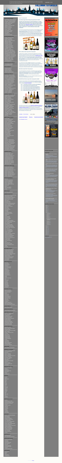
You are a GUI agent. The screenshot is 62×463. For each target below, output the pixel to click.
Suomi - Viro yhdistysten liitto (9, 230)
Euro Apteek (6, 408)
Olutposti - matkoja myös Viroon (9, 332)
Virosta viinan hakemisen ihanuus (9, 244)
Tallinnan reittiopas (7, 132)
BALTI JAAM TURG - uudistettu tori (9, 111)
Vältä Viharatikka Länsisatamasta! (9, 130)
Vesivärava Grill (7, 263)
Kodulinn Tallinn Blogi (7, 343)
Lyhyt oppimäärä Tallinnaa (8, 212)
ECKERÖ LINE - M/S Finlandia (8, 42)
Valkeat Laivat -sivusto (8, 327)
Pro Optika (6, 410)
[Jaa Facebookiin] (33, 114)
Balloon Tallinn (7, 200)
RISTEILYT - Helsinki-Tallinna (8, 39)
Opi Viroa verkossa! (7, 216)
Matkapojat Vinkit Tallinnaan (8, 213)
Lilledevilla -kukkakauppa (8, 426)
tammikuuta (48, 224)
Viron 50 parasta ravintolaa (8, 254)
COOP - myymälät (7, 103)
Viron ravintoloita (7, 258)
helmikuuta (48, 223)
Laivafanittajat (7, 340)
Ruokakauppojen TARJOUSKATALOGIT (10, 95)
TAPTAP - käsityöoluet (8, 24)
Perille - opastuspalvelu (8, 314)
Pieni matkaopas (7, 219)
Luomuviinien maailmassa (8, 344)
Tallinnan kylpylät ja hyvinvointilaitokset (10, 310)
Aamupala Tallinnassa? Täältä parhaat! (10, 197)
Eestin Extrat (6, 440)
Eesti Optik (6, 407)
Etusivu (30, 117)
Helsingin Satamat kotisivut (8, 125)
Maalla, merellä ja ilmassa (8, 342)
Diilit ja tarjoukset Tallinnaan (8, 307)
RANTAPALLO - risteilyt (8, 48)
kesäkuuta (47, 216)
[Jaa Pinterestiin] (34, 114)
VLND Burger (6, 262)
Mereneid (6, 409)
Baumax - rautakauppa (8, 354)
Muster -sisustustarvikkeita (8, 427)
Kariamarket (6, 115)
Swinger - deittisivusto (8, 232)
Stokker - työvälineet (7, 362)
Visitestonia (6, 246)
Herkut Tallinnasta (7, 443)
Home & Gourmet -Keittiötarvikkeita (9, 421)
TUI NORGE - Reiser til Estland (9, 46)
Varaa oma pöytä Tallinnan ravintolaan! (10, 253)
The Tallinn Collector (7, 238)
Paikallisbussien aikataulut (8, 324)
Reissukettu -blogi (7, 335)
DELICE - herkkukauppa (8, 100)
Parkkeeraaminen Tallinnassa (9, 322)
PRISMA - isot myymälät (8, 98)
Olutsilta (6, 215)
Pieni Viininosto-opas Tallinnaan (9, 220)
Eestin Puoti (6, 444)
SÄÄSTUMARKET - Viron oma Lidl (9, 108)
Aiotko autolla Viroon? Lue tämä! (9, 198)
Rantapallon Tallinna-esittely (8, 224)
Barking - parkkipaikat (8, 131)
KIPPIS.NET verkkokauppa (8, 27)
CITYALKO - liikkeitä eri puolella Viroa (10, 22)
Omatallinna (6, 301)
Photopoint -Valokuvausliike (8, 428)
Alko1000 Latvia (7, 451)
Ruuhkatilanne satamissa (8, 128)
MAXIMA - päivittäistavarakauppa (9, 96)
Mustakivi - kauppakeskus (8, 92)
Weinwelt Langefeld (29, 24)
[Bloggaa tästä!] (31, 114)
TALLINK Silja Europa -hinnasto (9, 156)
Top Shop (6, 432)
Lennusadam (6, 211)
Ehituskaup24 (6, 364)
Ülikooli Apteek (7, 412)
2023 (46, 208)
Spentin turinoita (7, 334)
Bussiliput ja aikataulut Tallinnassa (9, 318)
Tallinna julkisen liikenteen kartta (9, 123)
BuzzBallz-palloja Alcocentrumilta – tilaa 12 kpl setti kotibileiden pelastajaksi (51, 198)
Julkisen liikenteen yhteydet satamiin (10, 149)
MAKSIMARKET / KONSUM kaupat (9, 106)
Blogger (33, 460)
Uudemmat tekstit (23, 117)
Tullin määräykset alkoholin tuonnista (10, 304)
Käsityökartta (6, 210)
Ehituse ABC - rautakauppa (8, 357)
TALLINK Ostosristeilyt (8, 152)
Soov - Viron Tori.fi (7, 228)
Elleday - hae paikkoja (8, 205)
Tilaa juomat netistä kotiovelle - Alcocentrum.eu (50, 174)
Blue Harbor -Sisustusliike (8, 418)
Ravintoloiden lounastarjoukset (9, 252)
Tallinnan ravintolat (7, 255)
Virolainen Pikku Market (8, 445)
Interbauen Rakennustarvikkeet (9, 360)
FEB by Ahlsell (7, 359)
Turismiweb (6, 333)
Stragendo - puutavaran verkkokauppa (10, 350)
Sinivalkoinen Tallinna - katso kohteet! (10, 227)
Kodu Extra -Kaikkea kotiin (8, 424)
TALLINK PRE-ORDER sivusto (8, 154)
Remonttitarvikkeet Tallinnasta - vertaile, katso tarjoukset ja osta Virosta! (51, 179)
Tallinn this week (7, 300)
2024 (46, 207)
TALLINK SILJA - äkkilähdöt (8, 38)
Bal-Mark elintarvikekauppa (8, 439)
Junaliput (6, 137)
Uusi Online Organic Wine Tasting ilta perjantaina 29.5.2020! (29, 19)
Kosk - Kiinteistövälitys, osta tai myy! (9, 436)
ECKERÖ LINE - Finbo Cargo (8, 43)
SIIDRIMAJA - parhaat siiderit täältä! (9, 25)
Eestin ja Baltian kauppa (8, 446)
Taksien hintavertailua (8, 320)
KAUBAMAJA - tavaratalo (8, 114)
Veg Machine (6, 265)
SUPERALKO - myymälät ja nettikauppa (10, 21)
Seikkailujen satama (7, 337)
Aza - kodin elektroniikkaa (8, 367)
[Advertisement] (51, 143)
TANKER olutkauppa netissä (8, 23)
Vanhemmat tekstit (38, 117)
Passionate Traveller (7, 329)
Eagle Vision (6, 406)
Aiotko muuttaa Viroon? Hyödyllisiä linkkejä (10, 195)
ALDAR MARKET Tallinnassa (8, 105)
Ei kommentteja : (26, 114)
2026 (46, 205)
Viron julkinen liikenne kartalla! (9, 119)
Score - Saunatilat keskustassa (9, 225)
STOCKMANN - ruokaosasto (8, 113)
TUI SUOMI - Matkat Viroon (8, 44)
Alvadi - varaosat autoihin (8, 317)
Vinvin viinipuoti (7, 32)
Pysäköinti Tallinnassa (8, 319)
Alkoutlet (6, 452)
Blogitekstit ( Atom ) (24, 119)
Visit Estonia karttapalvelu (8, 120)
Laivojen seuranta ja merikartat (9, 127)
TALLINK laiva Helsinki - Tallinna (9, 153)
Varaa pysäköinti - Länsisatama (9, 148)
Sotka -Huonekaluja (7, 430)
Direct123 (6, 368)
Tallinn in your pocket (7, 298)
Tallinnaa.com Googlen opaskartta (9, 235)
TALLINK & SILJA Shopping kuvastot (9, 155)
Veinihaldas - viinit (7, 33)
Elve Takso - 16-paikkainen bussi (9, 313)
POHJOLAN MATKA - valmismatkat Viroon (10, 54)
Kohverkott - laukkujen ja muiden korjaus (10, 425)
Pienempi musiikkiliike (8, 218)
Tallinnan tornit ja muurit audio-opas (9, 237)
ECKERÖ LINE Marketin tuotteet (9, 158)
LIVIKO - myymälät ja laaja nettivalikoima (10, 20)
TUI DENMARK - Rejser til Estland (9, 47)
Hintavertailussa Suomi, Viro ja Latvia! (50, 193)
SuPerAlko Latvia (7, 455)
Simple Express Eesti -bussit (8, 316)
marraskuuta (48, 213)
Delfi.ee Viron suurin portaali (8, 303)
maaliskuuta (48, 222)
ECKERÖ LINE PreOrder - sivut (9, 159)
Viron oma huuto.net (7, 242)
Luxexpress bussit (7, 315)
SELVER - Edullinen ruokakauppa (9, 99)
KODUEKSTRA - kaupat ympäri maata (10, 104)
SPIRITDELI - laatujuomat (8, 26)
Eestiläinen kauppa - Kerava (8, 448)
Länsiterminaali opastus (8, 144)
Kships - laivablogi (7, 331)
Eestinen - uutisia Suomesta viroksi (9, 204)
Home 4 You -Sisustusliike (8, 422)
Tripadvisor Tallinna (7, 239)
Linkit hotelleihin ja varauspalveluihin (9, 347)
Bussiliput (6, 138)
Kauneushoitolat (7, 208)
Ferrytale (6, 339)
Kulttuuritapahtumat (7, 209)
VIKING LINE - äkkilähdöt (8, 41)
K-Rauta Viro (6, 361)
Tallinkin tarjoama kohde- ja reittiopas (10, 233)
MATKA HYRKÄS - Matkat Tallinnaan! (10, 50)
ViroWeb (6, 245)
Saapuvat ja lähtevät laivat (8, 126)
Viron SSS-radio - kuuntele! (8, 243)
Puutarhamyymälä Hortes (8, 429)
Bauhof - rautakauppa (8, 353)
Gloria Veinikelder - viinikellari (8, 30)
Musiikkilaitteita (7, 214)
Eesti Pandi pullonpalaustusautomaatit (10, 203)
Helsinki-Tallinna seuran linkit (8, 206)
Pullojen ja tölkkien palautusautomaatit (10, 221)
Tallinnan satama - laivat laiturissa (9, 143)
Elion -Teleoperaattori (8, 420)
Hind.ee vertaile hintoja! (8, 370)
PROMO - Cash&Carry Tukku (8, 110)
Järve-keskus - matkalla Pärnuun (9, 89)
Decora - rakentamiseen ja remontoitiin (10, 355)
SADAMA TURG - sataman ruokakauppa (10, 112)
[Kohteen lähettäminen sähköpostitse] (30, 114)
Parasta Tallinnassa (7, 217)
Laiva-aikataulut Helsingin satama (9, 135)
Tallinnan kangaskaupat (8, 431)
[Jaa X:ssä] (32, 114)
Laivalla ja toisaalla (7, 336)
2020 (46, 212)
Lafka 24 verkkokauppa (8, 442)
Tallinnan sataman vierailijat (8, 122)
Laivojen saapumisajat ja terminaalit (9, 146)
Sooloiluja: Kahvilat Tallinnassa (9, 250)
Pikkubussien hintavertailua (8, 321)
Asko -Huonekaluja (7, 417)
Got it (51, 2)
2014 (46, 231)
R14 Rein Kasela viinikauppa (8, 34)
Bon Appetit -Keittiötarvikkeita (9, 419)
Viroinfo (6, 241)
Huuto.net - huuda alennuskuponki (9, 141)
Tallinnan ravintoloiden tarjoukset (9, 256)
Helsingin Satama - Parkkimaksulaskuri (10, 145)
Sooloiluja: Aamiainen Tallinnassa (9, 249)
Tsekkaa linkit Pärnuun (8, 435)
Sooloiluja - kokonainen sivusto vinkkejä (10, 330)
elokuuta (47, 215)
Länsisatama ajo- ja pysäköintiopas (9, 147)
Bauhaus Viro (6, 352)
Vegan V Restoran (7, 264)
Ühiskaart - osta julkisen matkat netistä (10, 121)
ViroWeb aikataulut (7, 129)
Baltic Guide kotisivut (7, 201)
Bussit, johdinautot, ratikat (8, 323)
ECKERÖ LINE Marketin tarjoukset (9, 157)
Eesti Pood (6, 447)
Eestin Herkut (6, 441)
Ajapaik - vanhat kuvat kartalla (9, 199)
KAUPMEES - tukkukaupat (8, 109)
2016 (46, 229)
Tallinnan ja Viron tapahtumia (9, 236)
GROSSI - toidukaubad (8, 101)
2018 (46, 227)
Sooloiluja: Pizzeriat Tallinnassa (9, 251)
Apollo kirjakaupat (7, 416)
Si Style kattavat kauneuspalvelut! (9, 226)
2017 (46, 228)
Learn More (47, 2)
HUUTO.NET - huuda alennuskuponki (9, 56)
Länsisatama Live (7, 136)
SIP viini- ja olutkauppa (8, 28)
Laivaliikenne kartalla (7, 134)
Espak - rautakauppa (7, 358)
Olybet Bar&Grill (7, 259)
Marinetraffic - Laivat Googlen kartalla (10, 142)
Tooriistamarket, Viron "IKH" (8, 363)
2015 (46, 230)
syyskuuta (47, 214)
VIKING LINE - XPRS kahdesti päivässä (10, 40)
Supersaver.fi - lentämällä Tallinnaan (10, 140)
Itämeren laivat (7, 341)
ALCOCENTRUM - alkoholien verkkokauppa (10, 19)
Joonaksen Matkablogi (8, 338)
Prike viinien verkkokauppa (8, 31)
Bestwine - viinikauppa (8, 29)
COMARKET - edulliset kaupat (9, 107)
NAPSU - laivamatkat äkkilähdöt (9, 49)
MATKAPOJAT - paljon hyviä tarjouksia (10, 51)
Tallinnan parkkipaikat (8, 124)
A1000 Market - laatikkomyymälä (9, 102)
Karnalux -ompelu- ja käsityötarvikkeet (10, 423)
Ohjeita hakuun (7, 454)
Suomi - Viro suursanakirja (8, 229)
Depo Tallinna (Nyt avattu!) (8, 351)
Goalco (6, 453)
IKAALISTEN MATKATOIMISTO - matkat (10, 52)
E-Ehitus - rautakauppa (8, 356)
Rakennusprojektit (7, 223)
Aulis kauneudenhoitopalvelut (9, 403)
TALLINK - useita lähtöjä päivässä (9, 37)
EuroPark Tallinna (7, 118)
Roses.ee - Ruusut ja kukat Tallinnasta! (10, 415)
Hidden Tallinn (7, 207)
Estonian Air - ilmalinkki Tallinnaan (9, 139)
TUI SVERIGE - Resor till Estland (9, 45)
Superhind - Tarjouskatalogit (8, 231)
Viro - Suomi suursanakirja (8, 240)
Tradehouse (6, 411)
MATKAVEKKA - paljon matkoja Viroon (10, 53)
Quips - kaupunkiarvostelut (8, 222)
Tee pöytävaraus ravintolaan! (9, 257)
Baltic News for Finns (7, 202)
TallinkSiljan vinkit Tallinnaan (8, 234)
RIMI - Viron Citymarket (8, 97)
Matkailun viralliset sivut (8, 302)
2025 (46, 206)
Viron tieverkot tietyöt (8, 133)
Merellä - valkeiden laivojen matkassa (10, 328)
